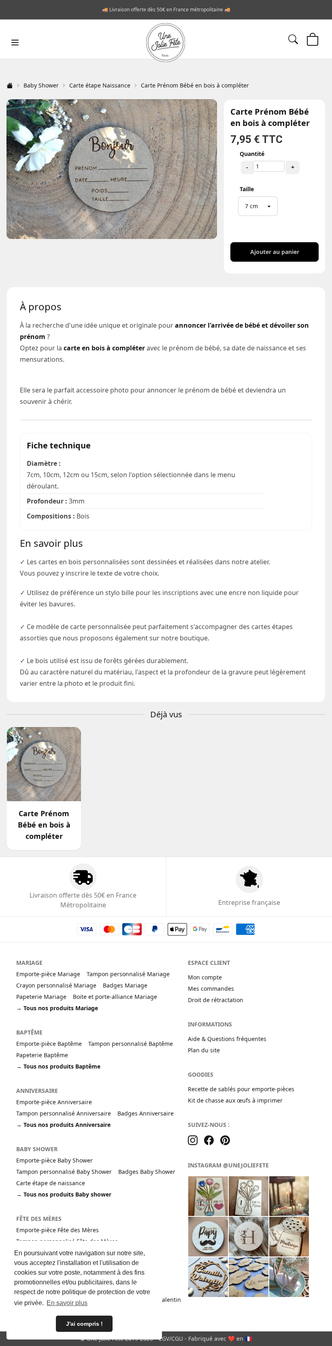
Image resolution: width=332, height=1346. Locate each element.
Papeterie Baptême (42, 1055)
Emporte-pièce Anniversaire (54, 1102)
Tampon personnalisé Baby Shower (64, 1171)
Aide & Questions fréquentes (227, 1039)
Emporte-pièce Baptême (49, 1043)
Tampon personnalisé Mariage (128, 974)
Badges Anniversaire (145, 1113)
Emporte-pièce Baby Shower (54, 1160)
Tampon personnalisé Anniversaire (63, 1113)
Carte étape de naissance (50, 1183)
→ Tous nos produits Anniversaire (63, 1124)
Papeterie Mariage (41, 996)
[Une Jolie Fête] (165, 42)
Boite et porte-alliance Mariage (115, 996)
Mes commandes (211, 988)
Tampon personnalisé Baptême (130, 1043)
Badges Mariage (125, 985)
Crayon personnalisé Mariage (56, 985)
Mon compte (205, 977)
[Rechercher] (293, 39)
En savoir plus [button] (67, 1302)
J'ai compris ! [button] (84, 1323)
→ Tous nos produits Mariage (57, 1008)
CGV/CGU (170, 1338)
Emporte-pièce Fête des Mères (57, 1230)
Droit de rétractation (215, 1000)
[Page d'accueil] (9, 85)
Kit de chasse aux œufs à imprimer (235, 1100)
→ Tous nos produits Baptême (58, 1066)
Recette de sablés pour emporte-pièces (241, 1089)
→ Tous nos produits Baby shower (63, 1194)
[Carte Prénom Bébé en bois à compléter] (44, 764)
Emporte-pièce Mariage (48, 974)
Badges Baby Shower (146, 1171)
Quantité (252, 154)
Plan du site (204, 1050)
